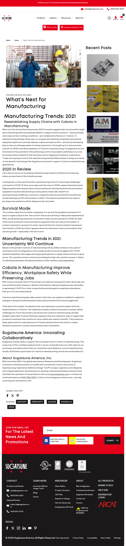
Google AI (66, 402)
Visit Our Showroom (63, 503)
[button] (108, 504)
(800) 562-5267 (28, 378)
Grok (11, 407)
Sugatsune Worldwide (84, 495)
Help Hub (103, 490)
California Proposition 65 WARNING (82, 510)
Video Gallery (60, 486)
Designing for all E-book (64, 507)
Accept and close (94, 3)
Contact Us (80, 499)
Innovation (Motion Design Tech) (40, 487)
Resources (66, 18)
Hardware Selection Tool (73, 28)
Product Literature (62, 491)
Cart (122, 19)
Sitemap (117, 538)
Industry (53, 18)
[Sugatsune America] (7, 18)
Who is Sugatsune (83, 486)
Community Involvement (85, 491)
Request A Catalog (62, 499)
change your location (74, 3)
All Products (105, 481)
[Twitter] (12, 396)
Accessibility (92, 538)
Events (36, 497)
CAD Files (59, 495)
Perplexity (37, 402)
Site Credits (105, 538)
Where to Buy (51, 28)
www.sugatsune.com (59, 374)
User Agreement (62, 538)
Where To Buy (105, 485)
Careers (79, 503)
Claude (52, 402)
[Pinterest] (17, 396)
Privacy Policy (78, 538)
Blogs (35, 493)
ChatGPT (22, 402)
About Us (80, 18)
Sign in (115, 20)
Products (41, 18)
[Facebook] (7, 396)
